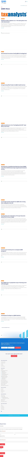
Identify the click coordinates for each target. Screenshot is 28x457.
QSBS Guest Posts (3, 399)
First (0, 434)
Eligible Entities (3, 371)
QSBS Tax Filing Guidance (4, 383)
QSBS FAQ (2, 369)
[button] (25, 1)
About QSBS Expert (4, 403)
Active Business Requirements (5, 374)
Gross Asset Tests (4, 373)
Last (14, 434)
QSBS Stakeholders (4, 360)
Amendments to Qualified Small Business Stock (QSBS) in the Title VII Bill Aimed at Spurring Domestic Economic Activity (14, 168)
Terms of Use (2, 408)
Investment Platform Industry (6, 398)
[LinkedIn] (1, 411)
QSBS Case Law (3, 400)
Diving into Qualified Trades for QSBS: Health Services (13, 85)
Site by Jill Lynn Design (17, 415)
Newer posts (8, 327)
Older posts (3, 327)
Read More (2, 59)
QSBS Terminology (3, 384)
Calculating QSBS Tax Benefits (4, 382)
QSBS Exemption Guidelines (4, 376)
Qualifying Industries (4, 372)
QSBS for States (3, 387)
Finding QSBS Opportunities (5, 397)
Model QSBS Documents (4, 401)
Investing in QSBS (3, 396)
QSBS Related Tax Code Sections (4, 385)
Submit (2, 444)
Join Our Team (2, 409)
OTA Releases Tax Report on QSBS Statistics (11, 315)
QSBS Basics (3, 368)
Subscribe (17, 347)
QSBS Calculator (3, 395)
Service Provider (3, 366)
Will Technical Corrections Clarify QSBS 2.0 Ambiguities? (14, 53)
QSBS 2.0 (2, 51)
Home (21, 5)
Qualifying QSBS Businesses (4, 370)
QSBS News (23, 5)
